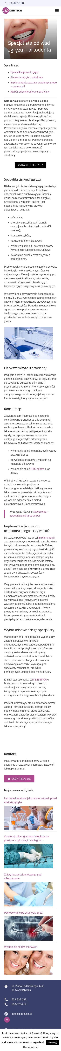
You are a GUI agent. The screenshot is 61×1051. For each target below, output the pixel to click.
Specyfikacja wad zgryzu (25, 72)
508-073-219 (19, 1004)
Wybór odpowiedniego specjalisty (30, 91)
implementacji (47, 537)
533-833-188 (16, 3)
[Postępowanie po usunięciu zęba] (28, 928)
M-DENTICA (39, 679)
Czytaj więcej (30, 1047)
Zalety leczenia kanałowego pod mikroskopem (22, 876)
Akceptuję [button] (52, 1042)
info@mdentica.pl (22, 1013)
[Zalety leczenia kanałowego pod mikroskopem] (28, 894)
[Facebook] (7, 1020)
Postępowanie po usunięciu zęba (23, 912)
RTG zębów (37, 469)
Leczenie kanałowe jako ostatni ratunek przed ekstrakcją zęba (30, 800)
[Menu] (57, 10)
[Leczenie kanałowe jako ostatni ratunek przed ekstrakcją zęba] (28, 818)
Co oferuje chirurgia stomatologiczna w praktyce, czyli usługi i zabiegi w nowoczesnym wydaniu (26, 838)
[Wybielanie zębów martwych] (28, 963)
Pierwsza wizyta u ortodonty (27, 77)
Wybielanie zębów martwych (20, 946)
